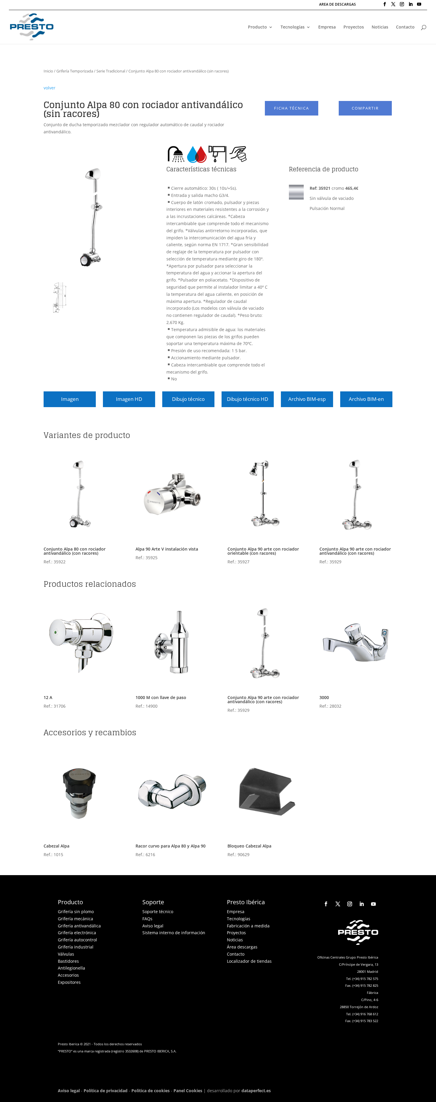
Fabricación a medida (248, 926)
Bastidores (68, 961)
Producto (257, 27)
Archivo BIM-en (366, 399)
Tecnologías (293, 27)
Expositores (69, 982)
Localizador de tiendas (249, 961)
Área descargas (242, 947)
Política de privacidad (106, 1090)
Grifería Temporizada (74, 71)
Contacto (405, 27)
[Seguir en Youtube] (373, 904)
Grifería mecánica (75, 918)
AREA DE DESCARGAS (337, 5)
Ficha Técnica (291, 108)
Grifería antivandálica (79, 926)
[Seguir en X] (338, 904)
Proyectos (353, 27)
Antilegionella (71, 968)
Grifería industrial (75, 947)
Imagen (70, 399)
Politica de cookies (150, 1090)
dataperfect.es (256, 1090)
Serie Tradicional (110, 71)
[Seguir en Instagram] (349, 904)
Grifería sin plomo (76, 911)
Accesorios (68, 975)
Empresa (327, 27)
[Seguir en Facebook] (326, 904)
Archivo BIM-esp (307, 399)
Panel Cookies (188, 1090)
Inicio (48, 71)
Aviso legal (152, 926)
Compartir (365, 108)
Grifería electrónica (77, 932)
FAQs (147, 918)
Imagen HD (129, 399)
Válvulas (66, 954)
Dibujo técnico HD (247, 399)
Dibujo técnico (188, 399)
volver (49, 88)
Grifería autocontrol (77, 940)
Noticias (380, 27)
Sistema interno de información (173, 932)
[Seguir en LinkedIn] (361, 904)
